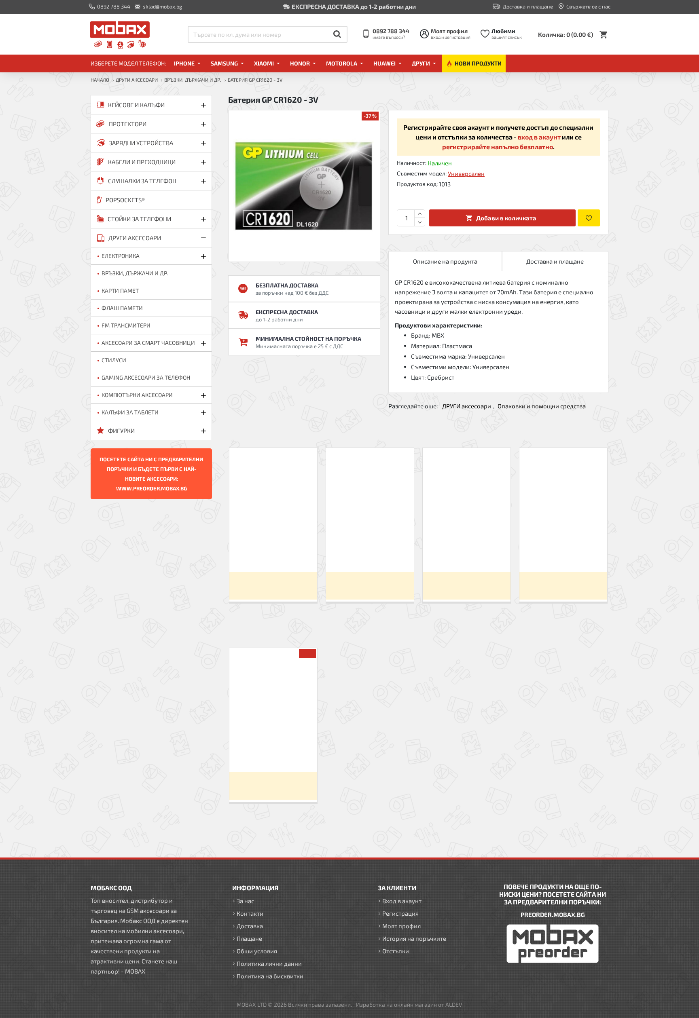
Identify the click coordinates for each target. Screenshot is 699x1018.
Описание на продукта (445, 261)
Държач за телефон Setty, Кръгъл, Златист (466, 552)
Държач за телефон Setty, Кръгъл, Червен (563, 552)
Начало (100, 79)
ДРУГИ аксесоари (137, 79)
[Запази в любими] (589, 217)
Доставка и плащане (555, 261)
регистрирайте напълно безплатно (497, 146)
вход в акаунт (539, 137)
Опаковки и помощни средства (542, 406)
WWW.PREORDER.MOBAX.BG (151, 488)
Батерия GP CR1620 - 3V (273, 751)
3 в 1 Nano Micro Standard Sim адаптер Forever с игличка (273, 551)
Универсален (466, 173)
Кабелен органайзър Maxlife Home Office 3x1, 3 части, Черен (370, 551)
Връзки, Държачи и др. (192, 79)
